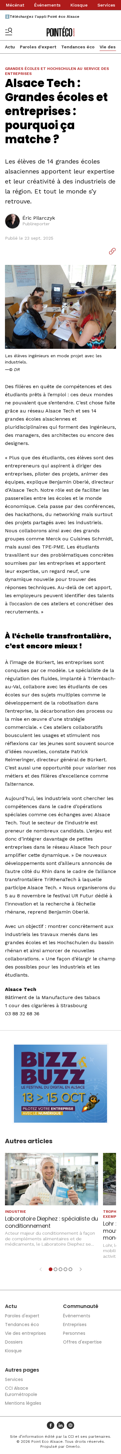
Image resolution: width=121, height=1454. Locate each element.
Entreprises (75, 1324)
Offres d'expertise (82, 1342)
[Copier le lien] (112, 251)
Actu (10, 46)
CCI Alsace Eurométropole (21, 1391)
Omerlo (73, 1446)
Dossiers (14, 1342)
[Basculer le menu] (8, 31)
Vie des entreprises (25, 1333)
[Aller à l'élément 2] (55, 1269)
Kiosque (78, 4)
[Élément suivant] (81, 1269)
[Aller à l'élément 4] (65, 1269)
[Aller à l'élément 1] (50, 1269)
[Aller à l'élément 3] (60, 1269)
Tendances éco (78, 46)
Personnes (74, 1333)
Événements (47, 4)
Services (106, 4)
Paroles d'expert (38, 46)
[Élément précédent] (41, 1269)
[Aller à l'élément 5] (70, 1269)
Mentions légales (23, 1403)
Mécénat (15, 4)
